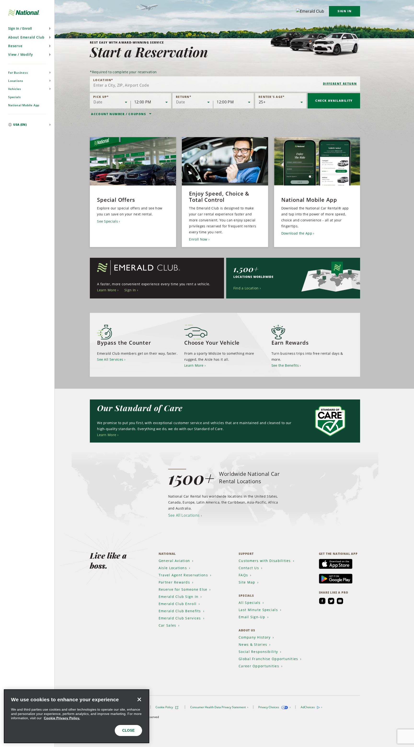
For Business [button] (18, 73)
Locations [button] (15, 81)
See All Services (110, 359)
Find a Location (246, 288)
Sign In (344, 11)
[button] (27, 28)
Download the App (296, 233)
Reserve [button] (15, 46)
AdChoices (308, 707)
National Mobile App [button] (23, 105)
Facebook (322, 601)
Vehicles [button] (14, 89)
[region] (76, 716)
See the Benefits (285, 365)
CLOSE (128, 730)
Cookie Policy (164, 707)
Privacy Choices (269, 707)
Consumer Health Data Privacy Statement (218, 707)
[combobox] (225, 84)
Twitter (331, 601)
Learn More (106, 290)
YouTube (340, 601)
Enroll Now (198, 239)
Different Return (340, 84)
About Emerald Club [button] (26, 37)
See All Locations (184, 515)
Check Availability (334, 101)
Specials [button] (14, 97)
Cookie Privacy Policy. (62, 718)
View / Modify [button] (20, 54)
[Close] (139, 699)
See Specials (107, 221)
